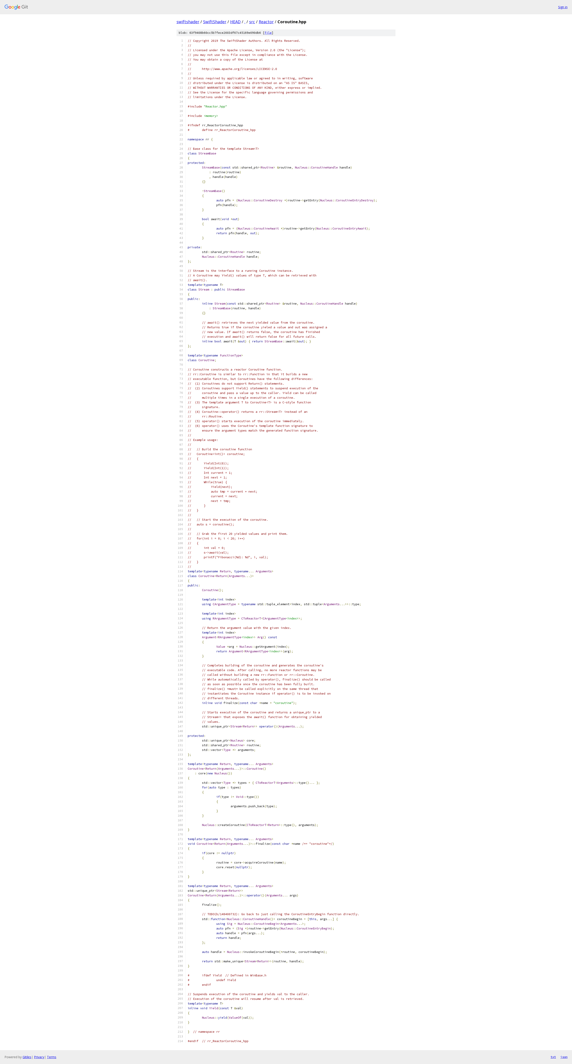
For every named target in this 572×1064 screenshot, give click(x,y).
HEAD (235, 21)
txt (553, 1057)
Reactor (266, 21)
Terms (51, 1057)
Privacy (39, 1057)
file (268, 33)
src (252, 21)
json (564, 1057)
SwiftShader (214, 21)
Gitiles (27, 1057)
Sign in (563, 7)
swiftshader (188, 21)
